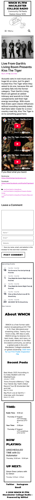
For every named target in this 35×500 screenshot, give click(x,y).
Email (18, 487)
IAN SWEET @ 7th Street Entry (18, 302)
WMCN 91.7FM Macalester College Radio (17, 5)
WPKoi (24, 497)
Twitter (10, 484)
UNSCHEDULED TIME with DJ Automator (14, 452)
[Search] (29, 31)
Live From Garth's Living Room (12, 189)
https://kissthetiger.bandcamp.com (13, 178)
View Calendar (6, 306)
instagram (22, 484)
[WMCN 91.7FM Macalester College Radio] (17, 22)
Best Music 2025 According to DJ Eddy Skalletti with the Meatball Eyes (16, 375)
